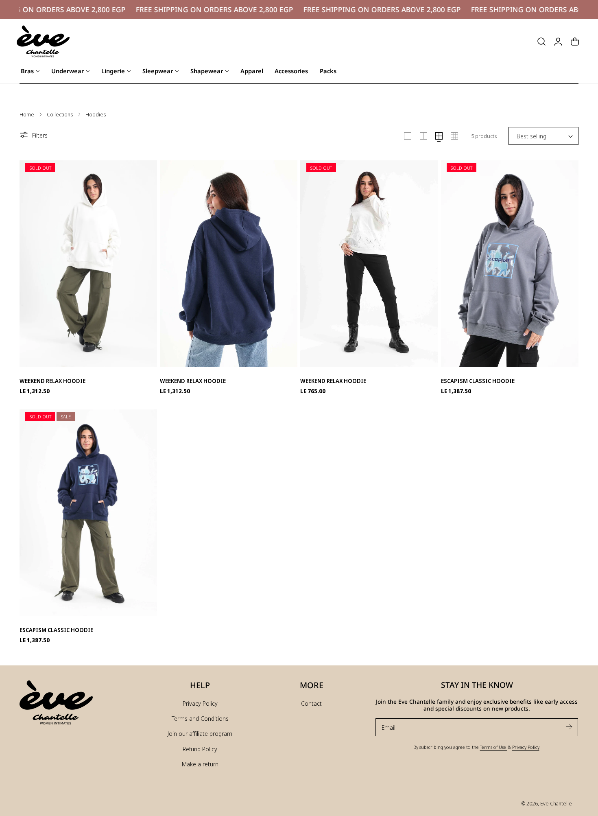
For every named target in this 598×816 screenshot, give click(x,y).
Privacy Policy (200, 703)
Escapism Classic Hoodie (478, 381)
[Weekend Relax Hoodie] (88, 261)
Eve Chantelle (556, 803)
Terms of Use (493, 747)
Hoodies (95, 114)
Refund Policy (200, 749)
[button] (541, 41)
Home (27, 114)
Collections (60, 114)
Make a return (200, 764)
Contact (311, 703)
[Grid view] (407, 136)
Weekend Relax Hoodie (52, 381)
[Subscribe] (568, 726)
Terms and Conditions (200, 718)
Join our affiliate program (200, 733)
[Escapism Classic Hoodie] (509, 261)
